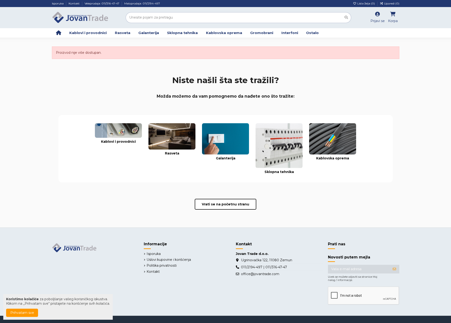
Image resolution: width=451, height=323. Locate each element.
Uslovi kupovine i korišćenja (169, 260)
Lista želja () (366, 3)
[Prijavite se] (394, 269)
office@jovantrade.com (260, 274)
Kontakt (74, 3)
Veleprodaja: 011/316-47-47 (102, 3)
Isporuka (58, 3)
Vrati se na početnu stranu (225, 204)
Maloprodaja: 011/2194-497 (142, 3)
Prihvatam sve (22, 313)
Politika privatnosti (162, 265)
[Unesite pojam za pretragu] (346, 17)
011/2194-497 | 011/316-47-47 (264, 267)
